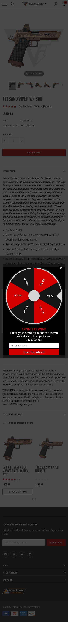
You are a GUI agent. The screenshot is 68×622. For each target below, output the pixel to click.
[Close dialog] (61, 268)
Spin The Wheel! (34, 352)
